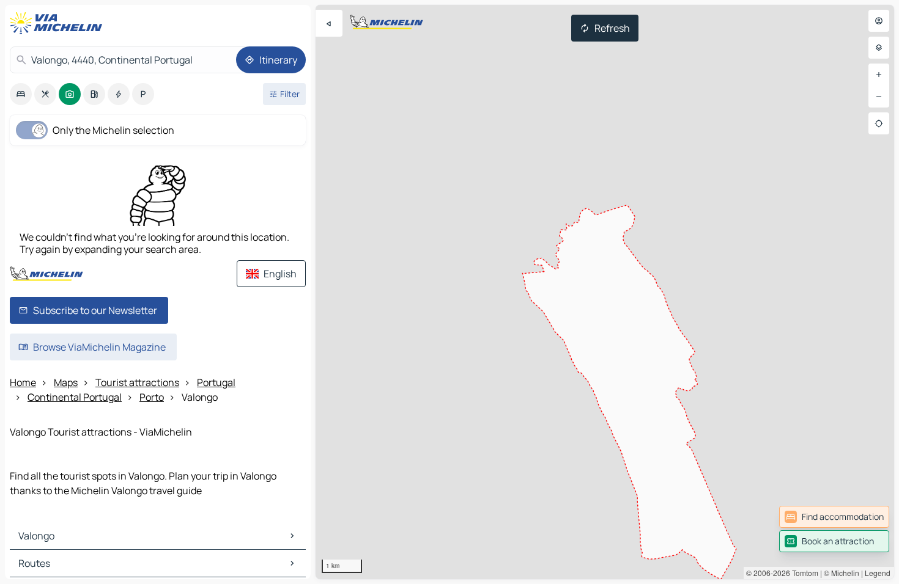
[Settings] (878, 48)
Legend (877, 573)
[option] (21, 94)
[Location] (878, 123)
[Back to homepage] (59, 23)
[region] (605, 292)
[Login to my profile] (878, 21)
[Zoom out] (878, 97)
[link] (834, 517)
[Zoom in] (878, 75)
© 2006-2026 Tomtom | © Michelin (802, 573)
